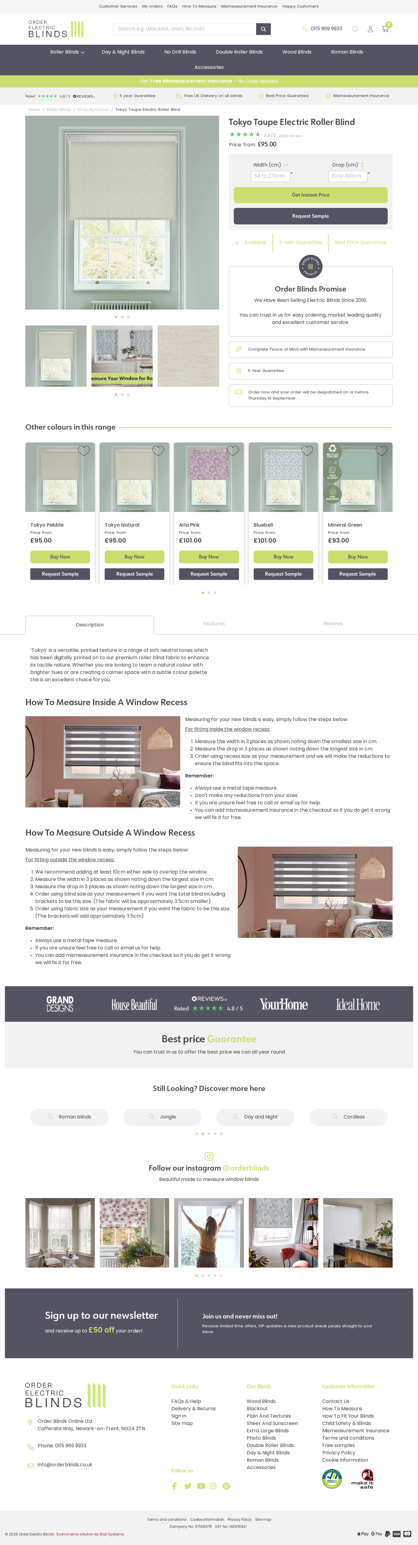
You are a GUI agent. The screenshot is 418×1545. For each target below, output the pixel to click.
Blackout (257, 1409)
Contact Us (335, 1401)
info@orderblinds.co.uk (65, 1465)
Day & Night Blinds (123, 52)
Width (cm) (267, 165)
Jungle (167, 1117)
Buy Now (60, 556)
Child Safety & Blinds (346, 1423)
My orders (152, 7)
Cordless (353, 1117)
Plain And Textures (269, 1416)
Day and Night (260, 1117)
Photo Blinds (261, 1438)
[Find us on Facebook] (176, 1487)
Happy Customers (300, 7)
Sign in (178, 1416)
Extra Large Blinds (268, 1431)
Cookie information (345, 1460)
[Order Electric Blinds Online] (95, 1395)
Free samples (338, 1445)
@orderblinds (246, 1168)
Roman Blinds (347, 52)
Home (34, 110)
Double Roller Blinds (239, 52)
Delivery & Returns (193, 1409)
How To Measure (199, 7)
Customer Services (118, 7)
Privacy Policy (338, 1453)
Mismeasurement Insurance (249, 7)
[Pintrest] (227, 1487)
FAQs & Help (186, 1401)
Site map (182, 1423)
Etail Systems (112, 1534)
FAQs (172, 7)
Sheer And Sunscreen (272, 1423)
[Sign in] (370, 29)
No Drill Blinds (180, 52)
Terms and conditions (348, 1438)
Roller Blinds (64, 52)
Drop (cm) (345, 165)
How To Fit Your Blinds (348, 1416)
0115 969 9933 (326, 29)
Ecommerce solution (75, 1534)
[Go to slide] (197, 1134)
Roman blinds (74, 1117)
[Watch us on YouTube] (201, 1487)
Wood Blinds (297, 52)
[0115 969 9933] (305, 29)
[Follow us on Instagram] (214, 1487)
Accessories (209, 67)
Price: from (242, 145)
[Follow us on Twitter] (188, 1487)
